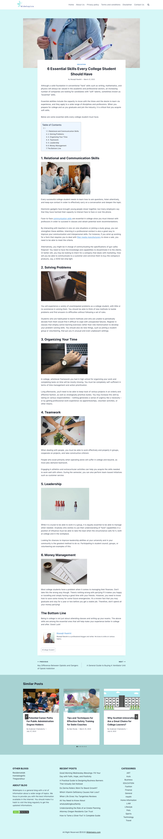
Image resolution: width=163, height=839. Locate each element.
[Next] (136, 716)
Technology (128, 817)
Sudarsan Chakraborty (37, 729)
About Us (80, 5)
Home (71, 5)
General (128, 793)
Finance (128, 790)
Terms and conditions (110, 5)
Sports (129, 814)
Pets (129, 810)
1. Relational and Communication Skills (63, 131)
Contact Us (139, 5)
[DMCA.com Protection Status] (34, 812)
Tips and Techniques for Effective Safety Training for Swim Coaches (80, 721)
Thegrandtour (19, 779)
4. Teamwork (53, 140)
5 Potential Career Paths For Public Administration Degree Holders (40, 721)
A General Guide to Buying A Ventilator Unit (106, 664)
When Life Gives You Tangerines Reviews (78, 796)
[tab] (77, 746)
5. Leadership (53, 143)
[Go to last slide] (26, 716)
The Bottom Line (54, 148)
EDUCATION (81, 64)
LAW (128, 803)
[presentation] (41, 701)
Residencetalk (19, 773)
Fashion (128, 786)
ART (128, 773)
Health (129, 797)
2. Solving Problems (56, 134)
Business (129, 780)
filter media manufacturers (89, 237)
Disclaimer (127, 5)
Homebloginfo (19, 776)
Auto (128, 776)
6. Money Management (57, 146)
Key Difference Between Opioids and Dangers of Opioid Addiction (57, 665)
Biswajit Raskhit (76, 79)
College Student (48, 650)
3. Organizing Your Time (57, 137)
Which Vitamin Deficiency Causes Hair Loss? (79, 792)
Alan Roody (73, 729)
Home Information (128, 800)
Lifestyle (128, 807)
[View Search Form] (148, 5)
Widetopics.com (93, 832)
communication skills (62, 218)
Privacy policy (93, 5)
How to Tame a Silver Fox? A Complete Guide (80, 815)
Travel (128, 820)
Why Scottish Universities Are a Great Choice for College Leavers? (121, 721)
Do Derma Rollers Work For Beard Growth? (78, 788)
